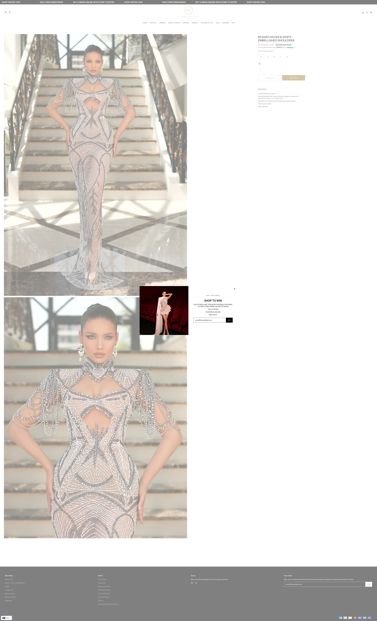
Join (229, 320)
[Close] (235, 289)
